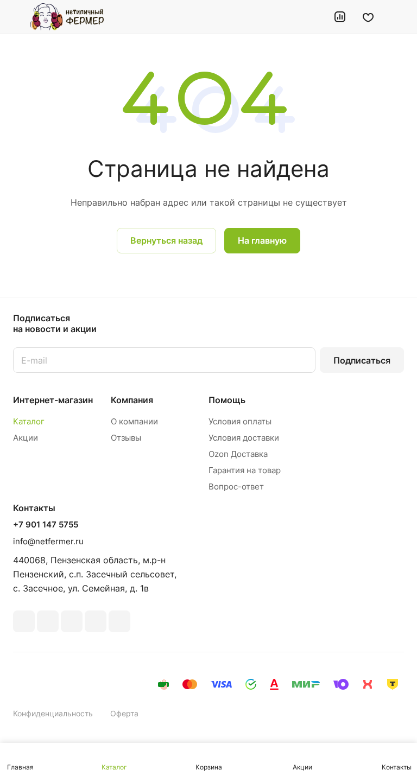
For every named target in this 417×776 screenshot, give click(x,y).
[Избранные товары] (368, 16)
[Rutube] (48, 621)
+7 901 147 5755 (45, 525)
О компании (134, 421)
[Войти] (312, 16)
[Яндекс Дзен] (119, 621)
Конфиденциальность (53, 713)
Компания (132, 400)
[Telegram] (72, 621)
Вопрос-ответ (236, 486)
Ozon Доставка (238, 454)
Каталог (29, 421)
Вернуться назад (166, 240)
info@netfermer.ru (48, 541)
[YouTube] (95, 621)
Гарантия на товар (244, 470)
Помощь (226, 400)
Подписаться (361, 360)
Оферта (124, 713)
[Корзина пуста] (396, 16)
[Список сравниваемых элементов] (339, 16)
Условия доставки (243, 437)
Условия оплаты (239, 421)
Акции (25, 437)
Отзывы (126, 437)
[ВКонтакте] (24, 621)
